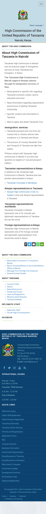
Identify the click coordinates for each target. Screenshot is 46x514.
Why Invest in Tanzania (11, 464)
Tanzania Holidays (14, 299)
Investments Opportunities (12, 452)
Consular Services (9, 444)
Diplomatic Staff (13, 310)
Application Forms (9, 436)
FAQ (3, 440)
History (10, 287)
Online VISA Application (11, 415)
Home (4, 496)
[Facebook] (25, 245)
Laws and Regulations (16, 294)
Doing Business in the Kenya (13, 460)
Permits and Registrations (12, 432)
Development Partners (11, 473)
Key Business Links (9, 477)
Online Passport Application (13, 419)
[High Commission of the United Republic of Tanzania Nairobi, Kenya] (23, 15)
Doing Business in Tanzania (13, 456)
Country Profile (13, 284)
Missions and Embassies (17, 297)
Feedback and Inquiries (13, 499)
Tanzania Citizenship (10, 424)
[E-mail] (34, 245)
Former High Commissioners (18, 313)
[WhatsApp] (38, 245)
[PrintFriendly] (42, 245)
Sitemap (13, 496)
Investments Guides (10, 468)
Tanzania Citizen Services (12, 428)
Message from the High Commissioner (22, 271)
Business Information (10, 448)
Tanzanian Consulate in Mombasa (22, 183)
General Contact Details (16, 273)
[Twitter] (29, 245)
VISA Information (9, 411)
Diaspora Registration (10, 481)
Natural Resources (14, 289)
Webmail (22, 496)
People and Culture (14, 292)
